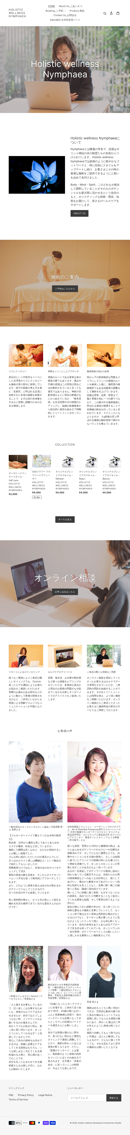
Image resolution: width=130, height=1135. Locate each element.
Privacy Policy (26, 1095)
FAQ (11, 1095)
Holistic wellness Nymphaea (17, 13)
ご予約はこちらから (65, 288)
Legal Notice (45, 1095)
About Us (79, 213)
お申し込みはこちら (65, 591)
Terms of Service (18, 1099)
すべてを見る (65, 519)
